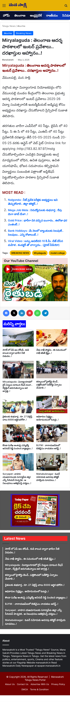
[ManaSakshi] (18, 5)
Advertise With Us (40, 684)
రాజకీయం (52, 15)
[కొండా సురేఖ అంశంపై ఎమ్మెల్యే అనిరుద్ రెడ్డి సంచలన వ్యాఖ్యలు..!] (18, 433)
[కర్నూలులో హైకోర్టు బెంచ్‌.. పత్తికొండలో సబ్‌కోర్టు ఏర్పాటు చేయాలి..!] (51, 369)
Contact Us (22, 684)
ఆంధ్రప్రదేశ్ (36, 15)
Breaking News (23, 33)
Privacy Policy (58, 684)
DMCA (24, 689)
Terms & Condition (39, 689)
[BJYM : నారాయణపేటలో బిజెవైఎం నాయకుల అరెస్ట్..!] (51, 433)
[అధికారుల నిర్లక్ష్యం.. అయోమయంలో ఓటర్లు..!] (51, 404)
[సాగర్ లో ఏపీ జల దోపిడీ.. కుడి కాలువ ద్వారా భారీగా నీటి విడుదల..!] (18, 338)
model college (57, 253)
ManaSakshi (8, 59)
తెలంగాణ (19, 15)
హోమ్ (6, 15)
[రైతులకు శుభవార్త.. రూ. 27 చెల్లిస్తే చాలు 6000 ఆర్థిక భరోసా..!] (18, 404)
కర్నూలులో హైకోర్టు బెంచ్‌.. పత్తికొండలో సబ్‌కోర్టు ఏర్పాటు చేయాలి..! (49, 384)
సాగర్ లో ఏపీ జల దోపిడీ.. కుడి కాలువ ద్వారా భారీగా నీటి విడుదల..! (16, 352)
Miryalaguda (40, 253)
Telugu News (8, 26)
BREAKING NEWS (20, 253)
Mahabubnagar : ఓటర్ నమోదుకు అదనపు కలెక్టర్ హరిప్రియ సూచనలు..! (48, 476)
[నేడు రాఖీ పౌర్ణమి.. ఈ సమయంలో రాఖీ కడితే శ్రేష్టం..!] (51, 338)
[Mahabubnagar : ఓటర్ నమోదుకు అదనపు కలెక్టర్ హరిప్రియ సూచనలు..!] (51, 462)
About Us (10, 684)
